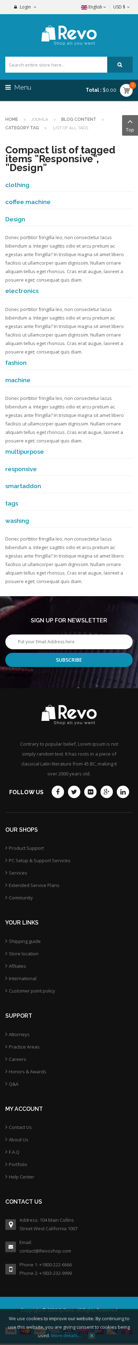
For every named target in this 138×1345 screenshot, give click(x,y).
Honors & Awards (27, 1071)
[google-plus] (106, 792)
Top (130, 129)
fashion (16, 362)
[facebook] (58, 792)
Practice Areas (24, 1047)
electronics (22, 290)
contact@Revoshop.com (45, 1251)
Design (15, 219)
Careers (17, 1059)
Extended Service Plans (34, 885)
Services (18, 873)
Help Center (21, 1177)
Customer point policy (32, 991)
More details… (66, 1335)
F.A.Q (14, 1152)
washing (17, 520)
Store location (24, 953)
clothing (17, 184)
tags (11, 503)
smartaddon (23, 486)
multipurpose (24, 451)
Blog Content (78, 119)
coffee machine (28, 201)
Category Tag (22, 127)
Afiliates (17, 966)
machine (17, 380)
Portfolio (18, 1164)
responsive (21, 469)
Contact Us (20, 1127)
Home (11, 119)
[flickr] (90, 792)
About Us (18, 1139)
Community (21, 897)
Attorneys (19, 1034)
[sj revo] (69, 35)
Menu (22, 87)
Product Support (26, 848)
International (22, 978)
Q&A (13, 1084)
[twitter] (74, 792)
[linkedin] (123, 792)
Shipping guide (25, 941)
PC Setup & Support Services (39, 860)
